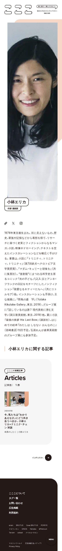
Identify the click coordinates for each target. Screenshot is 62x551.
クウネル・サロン (32, 533)
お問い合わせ (16, 503)
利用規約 (13, 512)
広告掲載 (13, 508)
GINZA (24, 529)
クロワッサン (14, 529)
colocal (20, 533)
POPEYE (44, 525)
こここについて (17, 493)
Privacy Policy (14, 546)
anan (11, 525)
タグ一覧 (13, 498)
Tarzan (12, 533)
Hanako (33, 529)
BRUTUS (19, 525)
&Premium (43, 529)
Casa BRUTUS (32, 525)
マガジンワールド (15, 543)
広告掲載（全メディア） (33, 543)
